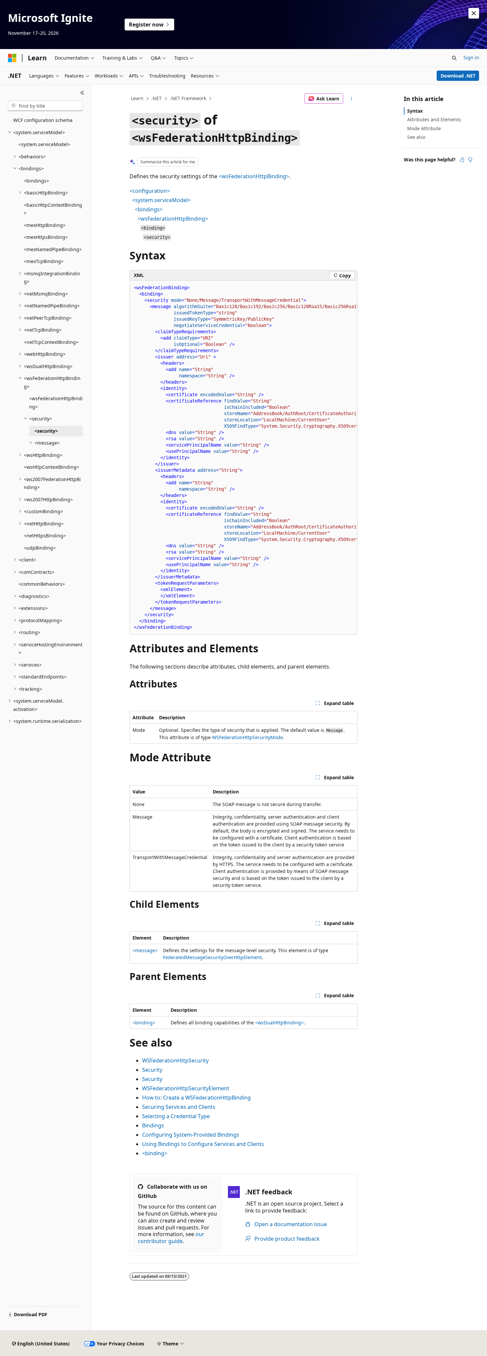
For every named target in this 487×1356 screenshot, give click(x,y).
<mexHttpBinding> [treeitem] (45, 225)
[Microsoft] (12, 58)
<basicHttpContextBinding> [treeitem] (53, 209)
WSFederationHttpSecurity (175, 1060)
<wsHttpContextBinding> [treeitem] (51, 467)
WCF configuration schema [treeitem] (43, 120)
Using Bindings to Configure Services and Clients (203, 1144)
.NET (156, 98)
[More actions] (351, 98)
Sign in (471, 57)
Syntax (415, 111)
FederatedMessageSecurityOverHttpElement (212, 957)
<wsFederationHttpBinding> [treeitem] (56, 402)
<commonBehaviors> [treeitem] (42, 584)
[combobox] (45, 106)
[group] (243, 458)
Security (152, 1069)
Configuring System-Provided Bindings (190, 1134)
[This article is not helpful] (470, 160)
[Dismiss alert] (473, 13)
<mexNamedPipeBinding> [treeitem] (53, 249)
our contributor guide (171, 1237)
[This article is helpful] (462, 160)
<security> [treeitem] (46, 431)
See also (416, 137)
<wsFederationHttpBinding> (254, 176)
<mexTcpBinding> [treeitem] (44, 261)
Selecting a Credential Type (176, 1116)
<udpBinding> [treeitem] (40, 548)
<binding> (144, 1022)
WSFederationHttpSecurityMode (247, 737)
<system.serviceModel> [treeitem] (44, 144)
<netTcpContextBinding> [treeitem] (51, 342)
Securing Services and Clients (178, 1107)
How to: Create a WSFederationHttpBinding (196, 1097)
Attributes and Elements (434, 119)
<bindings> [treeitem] (36, 181)
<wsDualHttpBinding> (279, 1022)
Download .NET (458, 76)
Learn (137, 98)
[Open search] (454, 58)
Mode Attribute (424, 128)
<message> (145, 950)
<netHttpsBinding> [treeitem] (45, 535)
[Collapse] (82, 92)
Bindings (153, 1125)
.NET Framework (188, 98)
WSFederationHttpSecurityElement (185, 1088)
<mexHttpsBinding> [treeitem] (46, 237)
